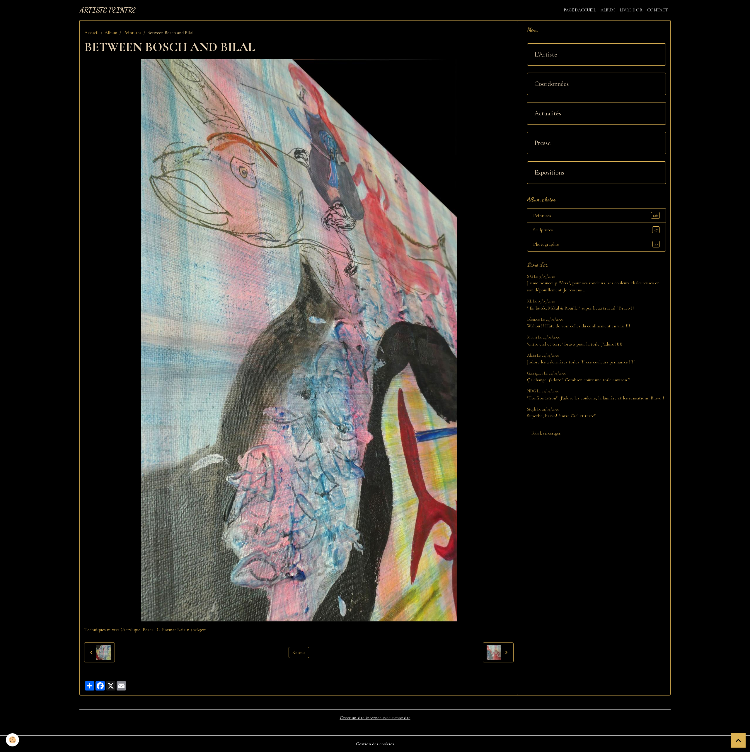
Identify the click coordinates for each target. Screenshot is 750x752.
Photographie (595, 244)
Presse (542, 143)
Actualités (547, 113)
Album (608, 10)
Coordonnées (551, 84)
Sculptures (595, 230)
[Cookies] (12, 739)
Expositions (549, 172)
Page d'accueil (580, 10)
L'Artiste (545, 54)
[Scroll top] (738, 740)
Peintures (132, 32)
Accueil (91, 32)
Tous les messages (546, 433)
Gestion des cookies (375, 744)
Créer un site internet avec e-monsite (375, 718)
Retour (298, 652)
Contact (657, 10)
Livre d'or (631, 10)
